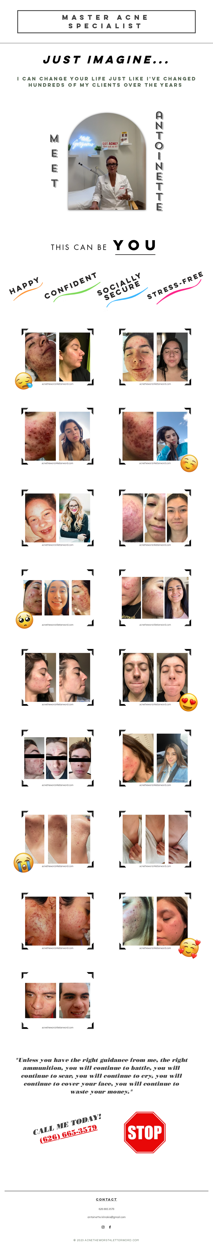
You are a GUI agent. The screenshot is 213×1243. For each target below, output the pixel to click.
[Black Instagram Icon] (103, 1227)
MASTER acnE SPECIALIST (106, 21)
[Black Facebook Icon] (110, 1227)
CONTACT (106, 1199)
